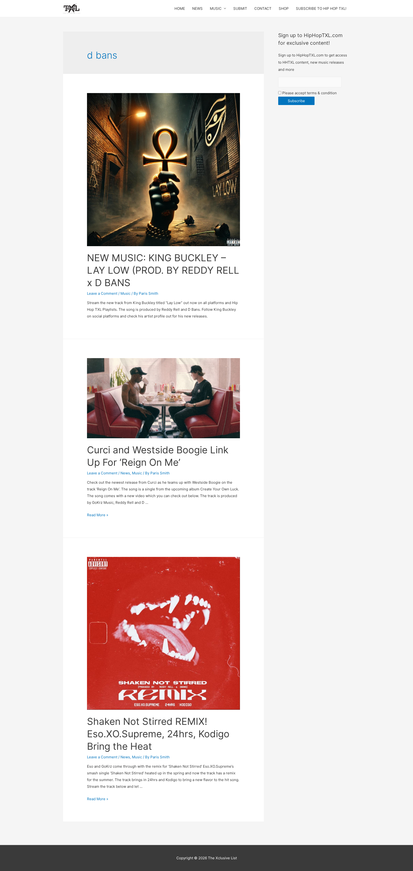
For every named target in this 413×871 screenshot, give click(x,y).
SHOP (284, 8)
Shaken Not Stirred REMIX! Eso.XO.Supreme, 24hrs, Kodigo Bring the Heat (158, 734)
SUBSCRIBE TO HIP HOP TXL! (321, 8)
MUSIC (216, 8)
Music (125, 293)
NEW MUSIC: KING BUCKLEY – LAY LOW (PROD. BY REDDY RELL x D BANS (163, 270)
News (125, 473)
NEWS (197, 8)
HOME (179, 8)
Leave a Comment (102, 293)
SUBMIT (240, 8)
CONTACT (263, 8)
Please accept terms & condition (309, 93)
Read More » (97, 515)
